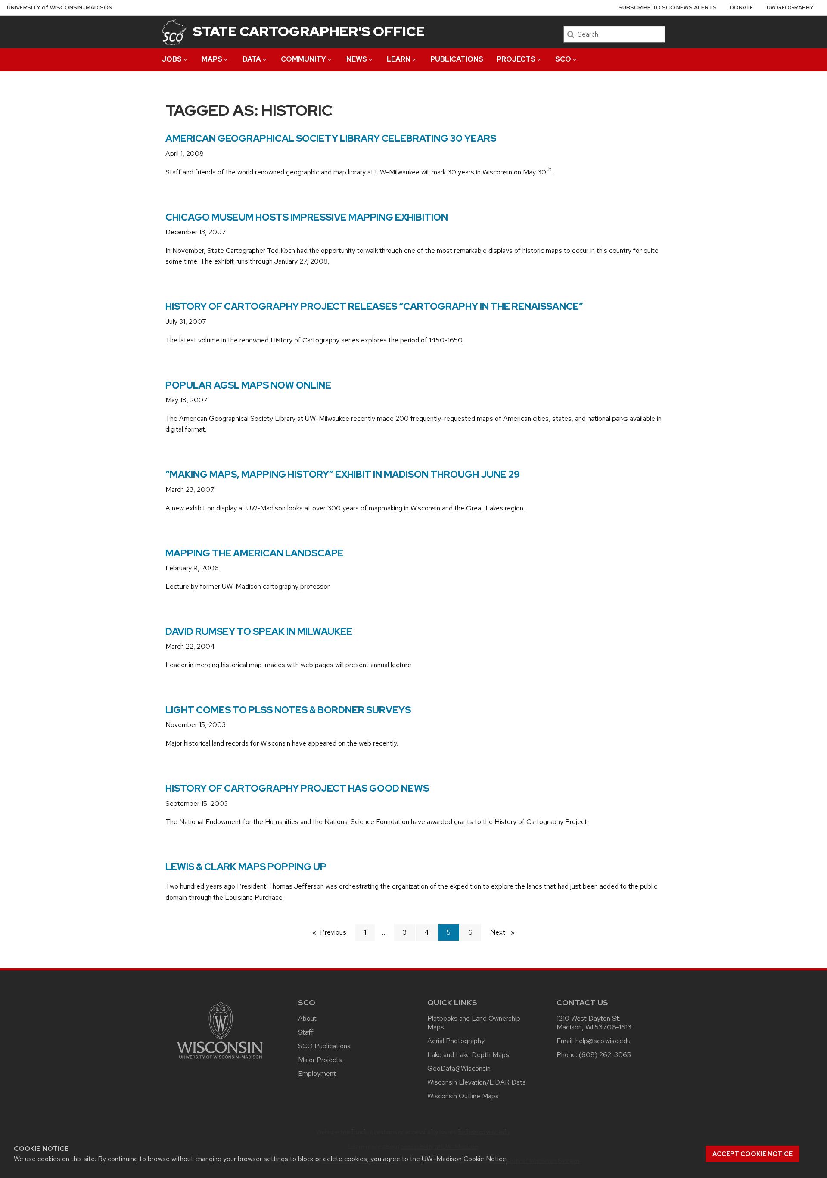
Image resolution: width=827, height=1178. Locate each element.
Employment (317, 1073)
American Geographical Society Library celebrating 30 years (330, 138)
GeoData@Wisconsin (459, 1068)
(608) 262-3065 (605, 1054)
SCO (563, 59)
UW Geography (790, 7)
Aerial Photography (456, 1040)
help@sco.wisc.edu (603, 1040)
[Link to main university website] (220, 1060)
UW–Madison (59, 7)
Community (303, 59)
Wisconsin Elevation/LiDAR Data (476, 1082)
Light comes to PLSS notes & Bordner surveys (288, 710)
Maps (212, 59)
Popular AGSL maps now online (248, 385)
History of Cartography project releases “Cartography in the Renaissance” (374, 306)
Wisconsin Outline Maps (463, 1095)
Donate (741, 7)
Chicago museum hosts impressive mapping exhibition (306, 217)
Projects (516, 59)
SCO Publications (324, 1046)
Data (252, 59)
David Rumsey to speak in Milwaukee (258, 631)
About (307, 1018)
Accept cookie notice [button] (752, 1154)
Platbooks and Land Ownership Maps (473, 1023)
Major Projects (320, 1059)
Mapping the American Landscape (254, 553)
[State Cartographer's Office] (174, 31)
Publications (456, 59)
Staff (306, 1032)
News (356, 59)
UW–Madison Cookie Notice (464, 1158)
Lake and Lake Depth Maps (468, 1054)
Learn (398, 59)
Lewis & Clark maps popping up (245, 867)
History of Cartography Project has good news (297, 788)
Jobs (172, 59)
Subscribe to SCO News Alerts (668, 7)
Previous (337, 932)
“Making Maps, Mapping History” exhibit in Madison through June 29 (342, 474)
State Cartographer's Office (309, 31)
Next (506, 932)
